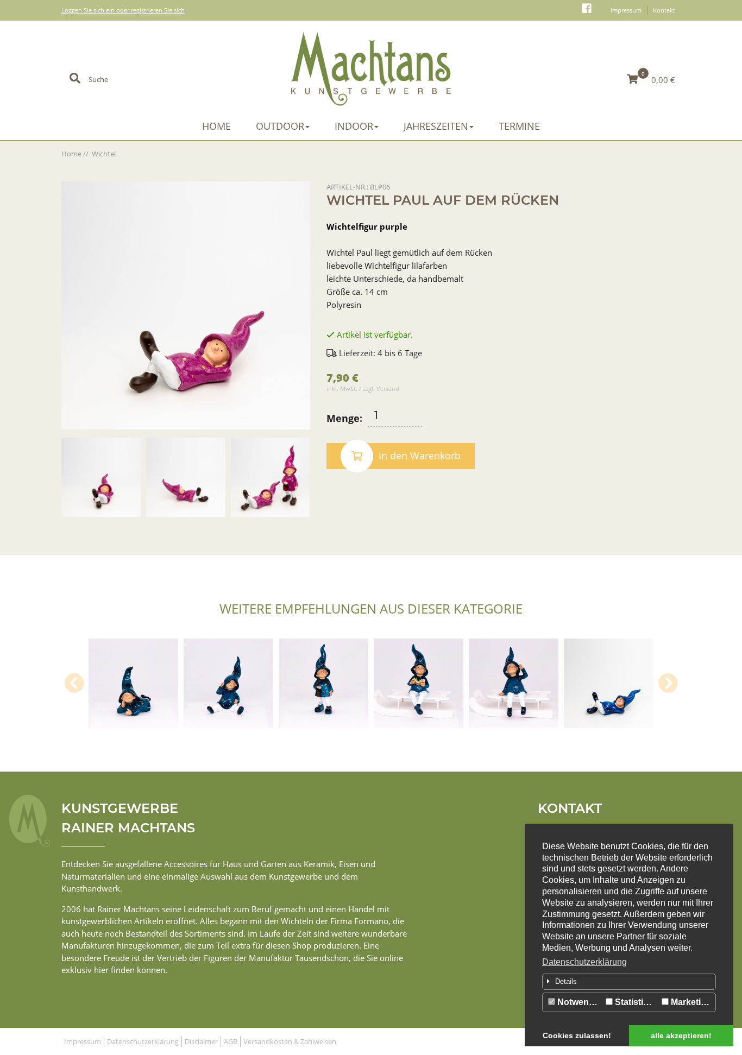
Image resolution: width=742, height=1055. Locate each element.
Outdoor (280, 125)
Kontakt (664, 10)
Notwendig (578, 1002)
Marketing (690, 1002)
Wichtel (104, 154)
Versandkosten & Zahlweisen (289, 1041)
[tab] (629, 981)
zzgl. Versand (381, 388)
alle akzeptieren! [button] (681, 1035)
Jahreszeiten (436, 125)
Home (216, 125)
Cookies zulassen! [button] (577, 1035)
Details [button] (566, 981)
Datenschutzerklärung (584, 961)
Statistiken (635, 1002)
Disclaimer (201, 1041)
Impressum (626, 10)
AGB (230, 1041)
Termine (519, 125)
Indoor (354, 125)
